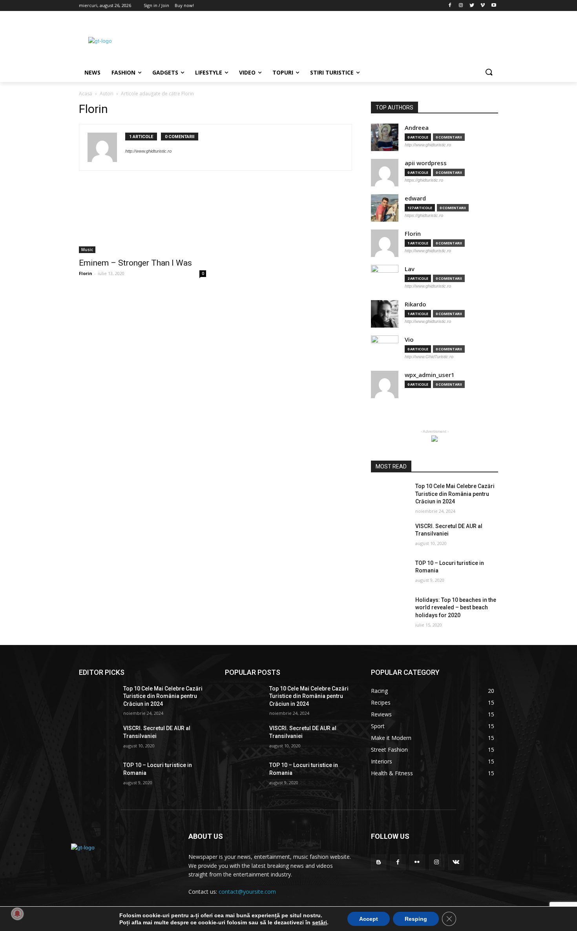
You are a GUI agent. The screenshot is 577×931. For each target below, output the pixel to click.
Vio (409, 339)
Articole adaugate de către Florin (157, 93)
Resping (416, 919)
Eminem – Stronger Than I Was (135, 263)
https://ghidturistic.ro (424, 180)
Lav (409, 269)
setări (319, 922)
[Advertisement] (347, 39)
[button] (488, 72)
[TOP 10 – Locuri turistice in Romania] (390, 572)
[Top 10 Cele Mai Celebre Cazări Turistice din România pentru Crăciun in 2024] (390, 496)
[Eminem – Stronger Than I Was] (142, 221)
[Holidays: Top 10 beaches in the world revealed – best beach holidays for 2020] (390, 609)
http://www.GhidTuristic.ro (429, 356)
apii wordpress (426, 163)
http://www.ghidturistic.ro (148, 151)
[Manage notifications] (17, 913)
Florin (85, 273)
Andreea (417, 127)
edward (415, 198)
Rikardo (415, 304)
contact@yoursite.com (247, 891)
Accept (368, 919)
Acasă (85, 93)
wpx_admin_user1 (430, 375)
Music (87, 249)
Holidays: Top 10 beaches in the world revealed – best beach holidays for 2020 (455, 607)
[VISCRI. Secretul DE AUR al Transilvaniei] (390, 536)
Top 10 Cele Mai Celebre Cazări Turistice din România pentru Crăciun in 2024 (455, 494)
